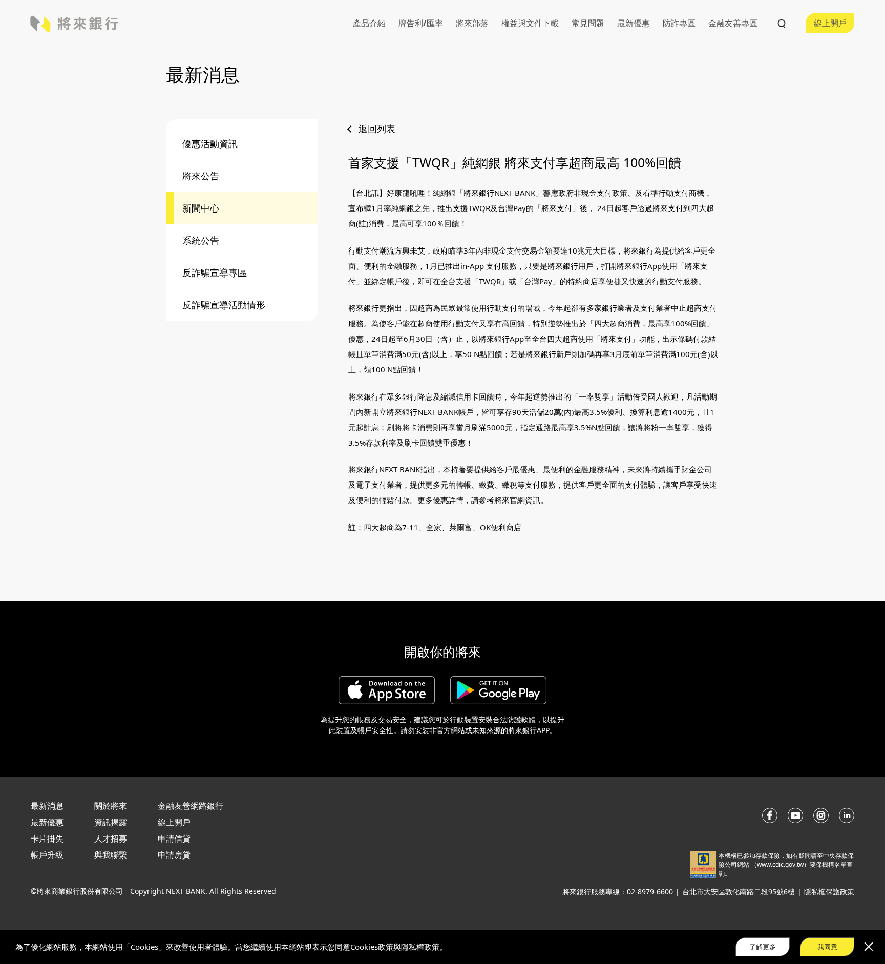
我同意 (827, 946)
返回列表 (377, 128)
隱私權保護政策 (829, 891)
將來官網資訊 (517, 500)
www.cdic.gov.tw (780, 864)
